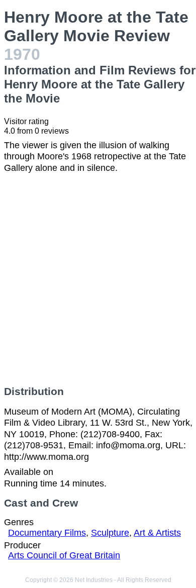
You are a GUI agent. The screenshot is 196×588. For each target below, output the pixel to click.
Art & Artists (157, 533)
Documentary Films (47, 533)
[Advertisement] (98, 279)
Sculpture (110, 533)
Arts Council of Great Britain (64, 555)
